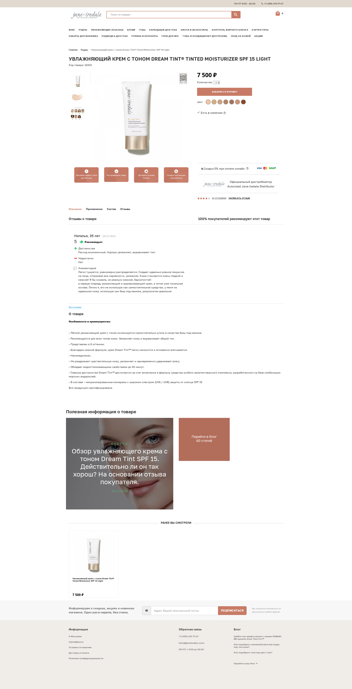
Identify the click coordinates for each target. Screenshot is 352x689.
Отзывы (125, 208)
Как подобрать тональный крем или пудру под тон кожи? (257, 645)
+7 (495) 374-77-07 (188, 636)
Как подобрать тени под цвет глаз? (253, 652)
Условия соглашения (80, 647)
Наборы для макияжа (83, 36)
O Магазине (75, 636)
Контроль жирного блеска (230, 30)
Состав (111, 208)
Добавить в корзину (224, 91)
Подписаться (232, 610)
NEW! (72, 30)
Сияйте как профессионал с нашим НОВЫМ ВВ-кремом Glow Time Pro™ (257, 637)
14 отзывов (219, 198)
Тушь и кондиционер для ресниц (204, 36)
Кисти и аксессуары (194, 30)
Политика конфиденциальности (86, 658)
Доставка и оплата (79, 653)
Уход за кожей (241, 36)
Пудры (83, 30)
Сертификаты (76, 642)
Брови (131, 30)
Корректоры (260, 30)
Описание (75, 208)
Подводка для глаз (115, 36)
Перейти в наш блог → (245, 663)
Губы (142, 30)
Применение (94, 208)
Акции (258, 36)
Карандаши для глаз (163, 30)
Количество (204, 82)
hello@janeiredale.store (191, 643)
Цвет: (200, 102)
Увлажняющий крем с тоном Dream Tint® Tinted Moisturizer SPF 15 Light (93, 579)
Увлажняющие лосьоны (107, 30)
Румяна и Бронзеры (144, 36)
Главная (73, 50)
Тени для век (170, 36)
